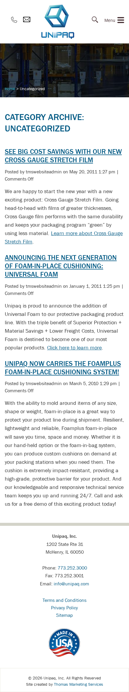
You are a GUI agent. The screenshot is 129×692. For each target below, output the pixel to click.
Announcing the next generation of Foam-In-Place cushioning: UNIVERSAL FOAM (61, 266)
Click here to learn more (74, 348)
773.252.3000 (72, 567)
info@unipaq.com (71, 583)
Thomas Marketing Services (78, 684)
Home (10, 88)
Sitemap (64, 615)
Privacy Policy (64, 607)
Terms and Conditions (64, 600)
